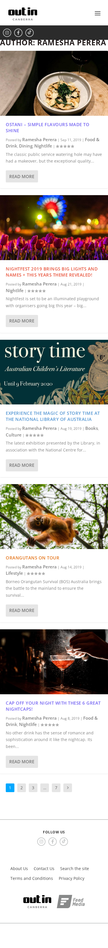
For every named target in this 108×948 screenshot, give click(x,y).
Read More (21, 176)
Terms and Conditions (31, 878)
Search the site (74, 868)
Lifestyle (14, 573)
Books (91, 428)
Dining (26, 146)
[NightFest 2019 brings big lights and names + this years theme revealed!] (54, 227)
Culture (14, 435)
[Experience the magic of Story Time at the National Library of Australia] (54, 372)
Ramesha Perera (39, 139)
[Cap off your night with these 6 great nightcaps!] (54, 661)
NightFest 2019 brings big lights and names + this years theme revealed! (52, 272)
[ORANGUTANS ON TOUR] (54, 516)
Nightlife (43, 146)
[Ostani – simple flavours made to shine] (54, 83)
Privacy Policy (71, 878)
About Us (19, 868)
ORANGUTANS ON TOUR (32, 558)
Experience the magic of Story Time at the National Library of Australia (53, 416)
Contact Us (44, 868)
